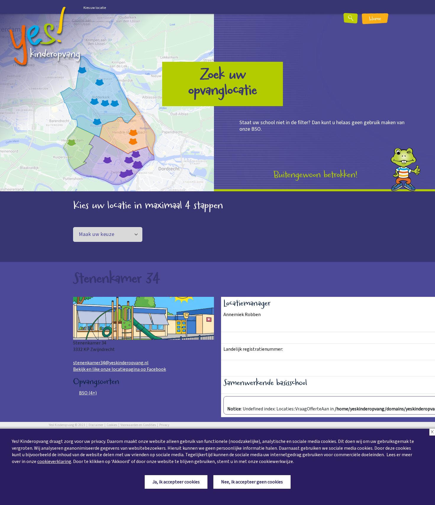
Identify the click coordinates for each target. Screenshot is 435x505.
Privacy (164, 425)
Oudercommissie (240, 337)
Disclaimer (95, 425)
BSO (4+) (88, 393)
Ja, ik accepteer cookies (176, 482)
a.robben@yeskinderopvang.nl (254, 321)
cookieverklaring (54, 461)
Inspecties (233, 365)
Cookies (112, 425)
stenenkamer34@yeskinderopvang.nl (111, 363)
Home (375, 19)
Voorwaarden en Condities (138, 425)
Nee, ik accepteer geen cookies (252, 482)
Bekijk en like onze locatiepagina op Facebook (119, 369)
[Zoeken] (364, 20)
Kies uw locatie (94, 7)
